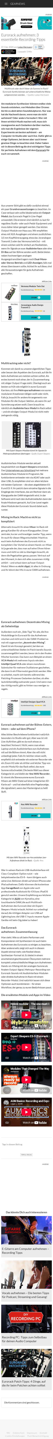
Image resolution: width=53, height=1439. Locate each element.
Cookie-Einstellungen (15, 1436)
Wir (8, 1433)
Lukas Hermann (25, 47)
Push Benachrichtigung (38, 1436)
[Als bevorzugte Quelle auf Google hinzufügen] (8, 51)
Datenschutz (18, 1433)
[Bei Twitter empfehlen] (46, 1144)
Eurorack (41, 150)
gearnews (17, 3)
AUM (17, 898)
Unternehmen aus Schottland (20, 470)
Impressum (32, 1433)
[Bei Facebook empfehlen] (35, 1144)
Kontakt (43, 1433)
